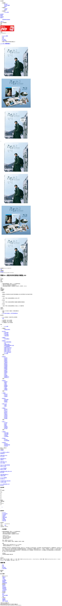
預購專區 (3, 337)
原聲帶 (5, 425)
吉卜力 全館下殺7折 (7, 352)
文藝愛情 (5, 362)
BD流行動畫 (6, 334)
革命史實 (5, 416)
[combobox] (31, 33)
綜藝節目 (5, 388)
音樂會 (5, 406)
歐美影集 (5, 381)
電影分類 (3, 356)
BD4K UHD (6, 333)
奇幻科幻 (5, 357)
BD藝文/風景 (6, 335)
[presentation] (31, 92)
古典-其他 (6, 435)
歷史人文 (5, 410)
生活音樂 (5, 422)
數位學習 (5, 409)
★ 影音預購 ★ (6, 338)
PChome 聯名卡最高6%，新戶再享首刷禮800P (10, 313)
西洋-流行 (6, 439)
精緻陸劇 (5, 385)
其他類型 (5, 375)
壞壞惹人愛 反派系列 (7, 347)
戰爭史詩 (5, 363)
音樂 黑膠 (4, 442)
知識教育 (3, 408)
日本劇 (5, 387)
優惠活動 (3, 340)
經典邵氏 (5, 372)
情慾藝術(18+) (6, 376)
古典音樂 (3, 431)
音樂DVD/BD (4, 403)
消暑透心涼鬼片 (7, 344)
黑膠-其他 (6, 443)
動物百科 (5, 412)
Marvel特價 (6, 353)
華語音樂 (5, 426)
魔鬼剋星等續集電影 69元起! (9, 345)
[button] (31, 6)
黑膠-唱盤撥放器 (7, 444)
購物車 (1, 15)
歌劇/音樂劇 (6, 399)
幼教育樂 (5, 396)
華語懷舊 (5, 371)
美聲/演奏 (6, 427)
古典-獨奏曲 (6, 436)
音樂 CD (3, 421)
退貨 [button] (6, 19)
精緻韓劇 (5, 386)
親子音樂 (5, 428)
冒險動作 (5, 360)
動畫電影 (5, 367)
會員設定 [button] (8, 19)
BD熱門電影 (6, 332)
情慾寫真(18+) (6, 377)
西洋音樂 (3, 438)
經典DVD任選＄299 (7, 351)
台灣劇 (5, 384)
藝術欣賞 (3, 398)
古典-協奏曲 (6, 432)
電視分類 (3, 380)
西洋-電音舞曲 (6, 440)
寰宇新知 (5, 417)
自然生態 (5, 411)
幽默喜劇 (5, 364)
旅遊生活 (5, 413)
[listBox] (31, 500)
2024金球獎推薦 (7, 346)
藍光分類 (3, 331)
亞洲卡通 (5, 395)
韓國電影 (5, 368)
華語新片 (5, 370)
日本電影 (5, 369)
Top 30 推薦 (6, 326)
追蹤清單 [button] (3, 19)
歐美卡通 (5, 394)
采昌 (5, 343)
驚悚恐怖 (5, 361)
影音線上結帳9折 (7, 329)
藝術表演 (5, 400)
